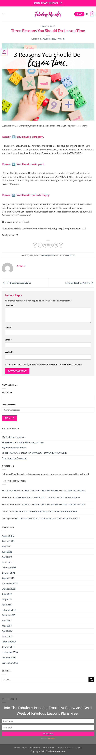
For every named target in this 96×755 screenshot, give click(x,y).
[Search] (87, 14)
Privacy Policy (66, 747)
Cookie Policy (49, 747)
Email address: (9, 404)
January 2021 (8, 573)
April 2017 (7, 631)
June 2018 (7, 594)
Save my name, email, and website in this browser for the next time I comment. (45, 364)
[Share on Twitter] (45, 245)
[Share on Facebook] (40, 245)
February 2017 (9, 641)
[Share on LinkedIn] (61, 245)
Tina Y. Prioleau (9, 490)
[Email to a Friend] (50, 245)
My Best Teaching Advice (77, 282)
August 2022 (8, 536)
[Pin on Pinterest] (55, 245)
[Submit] (91, 679)
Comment (10, 305)
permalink (70, 255)
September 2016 (10, 662)
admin (62, 39)
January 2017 (8, 647)
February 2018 (9, 610)
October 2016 (8, 657)
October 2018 (8, 588)
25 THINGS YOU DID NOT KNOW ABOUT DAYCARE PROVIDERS (34, 452)
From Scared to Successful (14, 458)
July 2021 (6, 546)
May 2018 (7, 599)
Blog (24, 747)
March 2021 (8, 562)
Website (9, 352)
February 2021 (9, 567)
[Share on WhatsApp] (35, 245)
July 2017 (6, 620)
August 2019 (8, 578)
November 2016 (10, 652)
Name (8, 327)
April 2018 (7, 604)
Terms (79, 747)
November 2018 (10, 583)
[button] (3, 14)
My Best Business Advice (18, 282)
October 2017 (8, 615)
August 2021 (8, 541)
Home (17, 747)
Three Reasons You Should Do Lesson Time (23, 442)
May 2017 (7, 625)
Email (8, 339)
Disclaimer (34, 747)
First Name (7, 392)
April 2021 (7, 557)
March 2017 (8, 636)
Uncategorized (48, 26)
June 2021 (7, 551)
